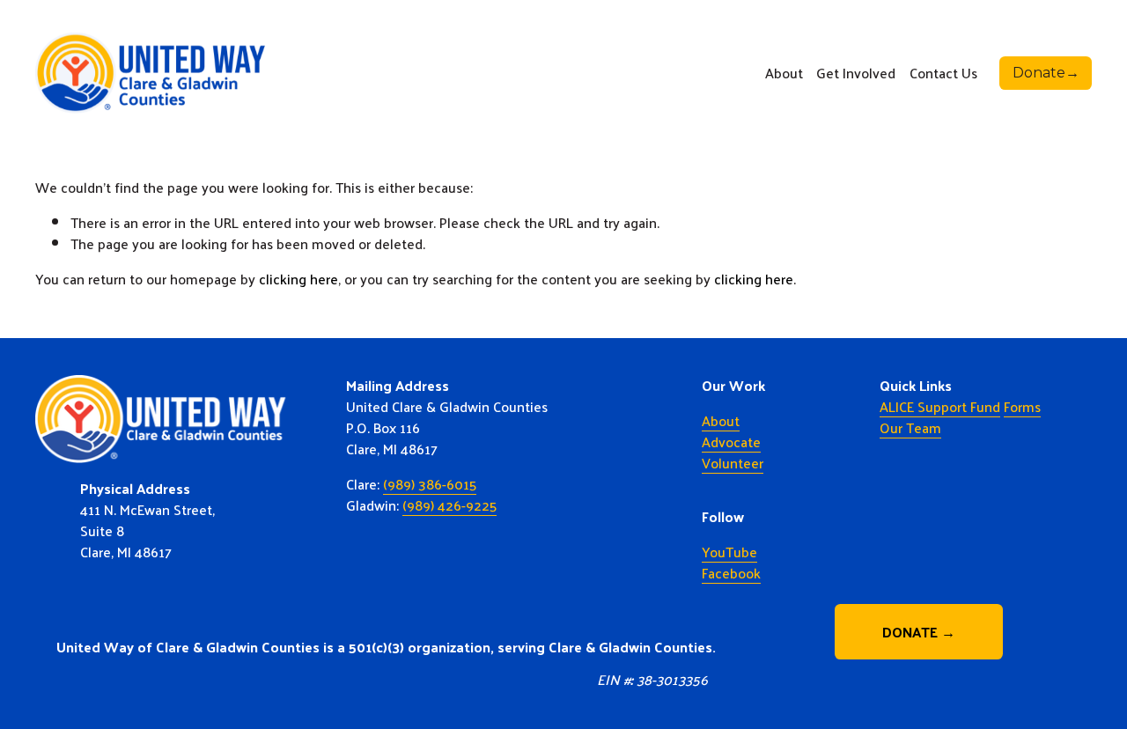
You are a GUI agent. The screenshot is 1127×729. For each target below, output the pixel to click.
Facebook (731, 573)
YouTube (729, 552)
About (721, 420)
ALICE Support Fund (940, 406)
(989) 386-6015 (429, 484)
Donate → (918, 631)
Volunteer (732, 463)
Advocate (731, 442)
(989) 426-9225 (449, 505)
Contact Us (943, 73)
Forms (1022, 406)
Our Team (910, 427)
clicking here (298, 278)
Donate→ (1046, 72)
